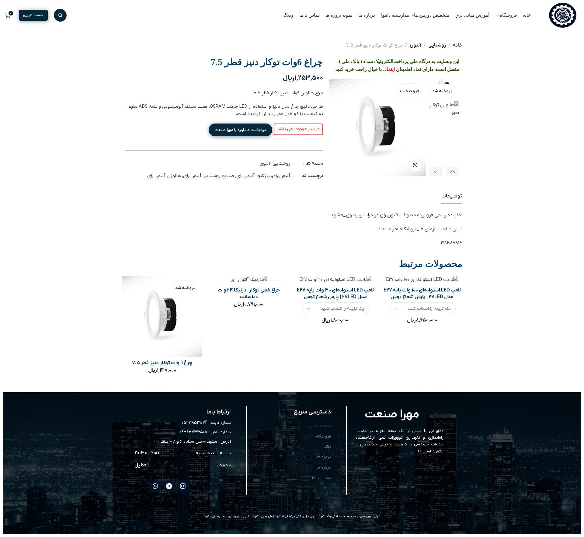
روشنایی (437, 45)
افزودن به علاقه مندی (177, 346)
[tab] (452, 196)
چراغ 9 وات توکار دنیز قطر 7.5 (162, 363)
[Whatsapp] (155, 486)
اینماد (389, 69)
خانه (457, 45)
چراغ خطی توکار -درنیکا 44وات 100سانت (249, 293)
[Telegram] (169, 486)
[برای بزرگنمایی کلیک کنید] (415, 165)
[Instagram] (183, 486)
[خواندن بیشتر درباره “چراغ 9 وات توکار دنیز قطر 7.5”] (146, 346)
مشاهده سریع (162, 346)
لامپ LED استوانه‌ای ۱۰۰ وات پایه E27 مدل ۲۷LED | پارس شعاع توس (422, 293)
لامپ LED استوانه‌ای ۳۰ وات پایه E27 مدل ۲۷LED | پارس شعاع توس (335, 293)
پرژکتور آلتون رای (253, 176)
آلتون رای (281, 176)
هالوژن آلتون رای (164, 176)
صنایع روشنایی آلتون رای (208, 176)
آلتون (415, 45)
